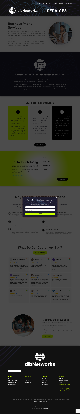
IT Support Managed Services (61, 399)
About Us (44, 379)
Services (48, 3)
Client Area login (14, 371)
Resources (61, 3)
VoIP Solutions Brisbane (40, 401)
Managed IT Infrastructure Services (22, 399)
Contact (55, 3)
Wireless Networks (12, 380)
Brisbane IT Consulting (62, 397)
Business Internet (12, 382)
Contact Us (44, 380)
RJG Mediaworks (44, 408)
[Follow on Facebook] (64, 389)
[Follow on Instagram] (68, 389)
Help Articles (28, 382)
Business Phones (12, 384)
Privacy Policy (45, 384)
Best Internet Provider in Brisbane (43, 399)
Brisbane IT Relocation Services (58, 396)
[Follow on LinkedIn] (60, 389)
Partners (27, 380)
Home (38, 3)
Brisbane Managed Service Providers (22, 397)
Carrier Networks (12, 379)
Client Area (69, 3)
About (42, 3)
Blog (26, 379)
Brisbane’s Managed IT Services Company (44, 397)
